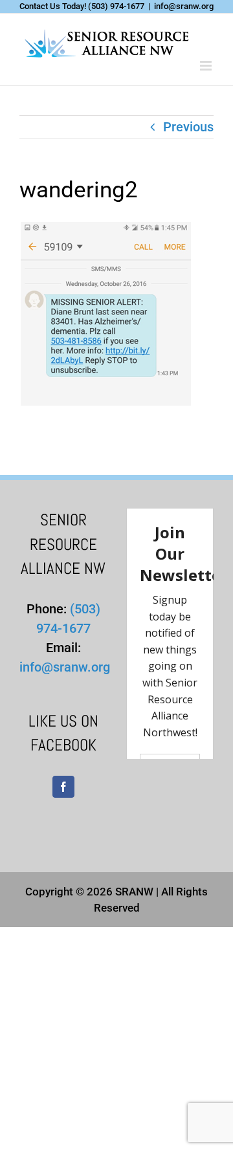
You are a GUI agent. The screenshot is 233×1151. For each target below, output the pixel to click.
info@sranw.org (184, 6)
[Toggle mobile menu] (207, 65)
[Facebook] (63, 787)
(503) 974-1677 (116, 6)
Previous (188, 127)
